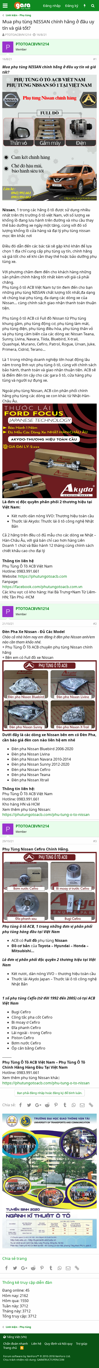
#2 (95, 624)
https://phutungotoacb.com (42, 576)
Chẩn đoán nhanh (15, 1343)
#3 (95, 841)
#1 (95, 59)
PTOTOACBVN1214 (18, 35)
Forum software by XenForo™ (37, 1356)
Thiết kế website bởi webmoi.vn (49, 1366)
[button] (5, 5)
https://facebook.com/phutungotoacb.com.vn (42, 586)
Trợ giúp (81, 1343)
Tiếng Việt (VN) (16, 1337)
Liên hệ (36, 1343)
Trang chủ (10, 1348)
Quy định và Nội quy (58, 1343)
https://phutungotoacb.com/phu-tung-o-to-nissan (46, 814)
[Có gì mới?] (85, 5)
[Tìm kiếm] (93, 5)
